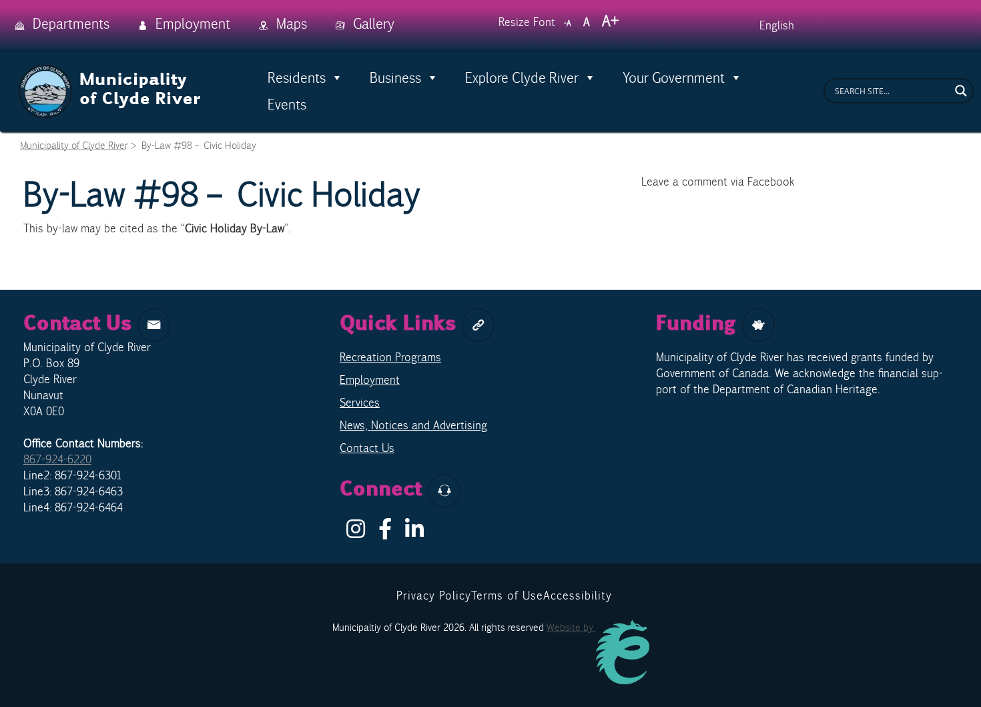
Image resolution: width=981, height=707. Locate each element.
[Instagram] (355, 532)
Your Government (674, 77)
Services (360, 402)
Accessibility (577, 595)
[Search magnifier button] (961, 90)
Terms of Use (507, 595)
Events (287, 104)
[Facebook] (385, 532)
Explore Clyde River (522, 77)
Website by (571, 627)
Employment (370, 380)
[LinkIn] (414, 532)
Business (395, 77)
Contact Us (367, 448)
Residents (297, 77)
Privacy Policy (433, 595)
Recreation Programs (390, 357)
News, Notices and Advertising (413, 425)
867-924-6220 (57, 459)
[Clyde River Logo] (110, 72)
